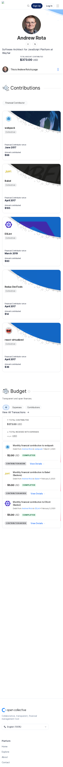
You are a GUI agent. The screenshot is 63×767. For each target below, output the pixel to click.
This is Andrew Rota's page (24, 69)
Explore (5, 752)
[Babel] (8, 171)
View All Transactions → (15, 412)
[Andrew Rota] (5, 69)
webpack (38, 449)
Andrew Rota (27, 449)
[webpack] (8, 118)
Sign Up (37, 6)
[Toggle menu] (57, 6)
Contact (6, 762)
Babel (37, 479)
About (5, 757)
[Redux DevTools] (8, 277)
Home (4, 746)
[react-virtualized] (8, 330)
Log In (49, 6)
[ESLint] (8, 224)
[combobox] (25, 727)
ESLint (37, 508)
